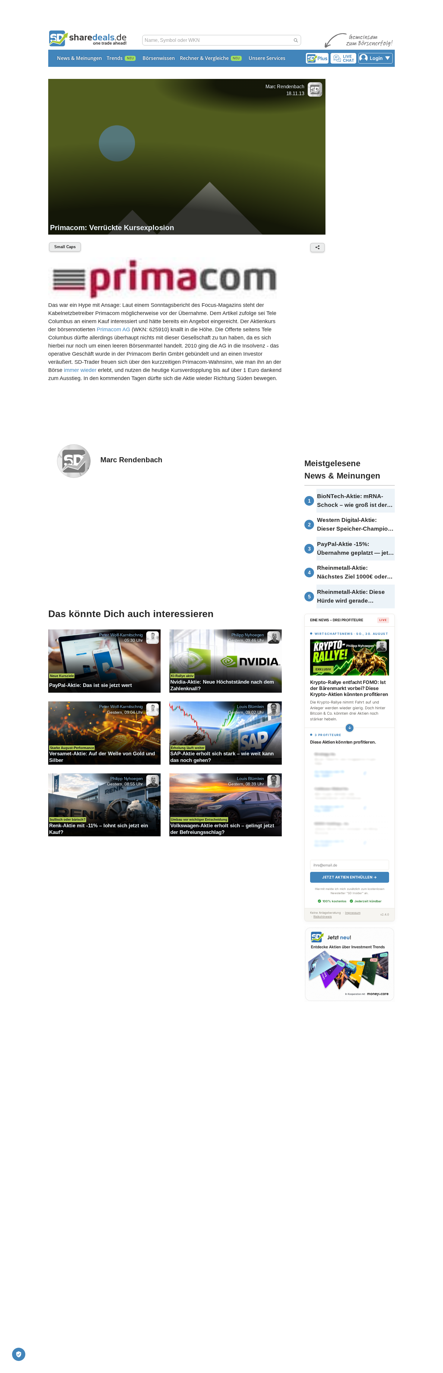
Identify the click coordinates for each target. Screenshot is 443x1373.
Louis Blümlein (250, 706)
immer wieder (80, 370)
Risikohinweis (322, 916)
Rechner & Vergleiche (204, 58)
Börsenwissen (159, 58)
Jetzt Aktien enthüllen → (349, 877)
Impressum (352, 912)
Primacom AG (113, 329)
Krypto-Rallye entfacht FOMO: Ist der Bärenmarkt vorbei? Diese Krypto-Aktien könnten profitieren (349, 688)
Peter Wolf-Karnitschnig (121, 634)
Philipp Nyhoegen (247, 634)
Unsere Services (267, 58)
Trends (115, 58)
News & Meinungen (79, 58)
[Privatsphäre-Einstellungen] (18, 1354)
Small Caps (65, 247)
